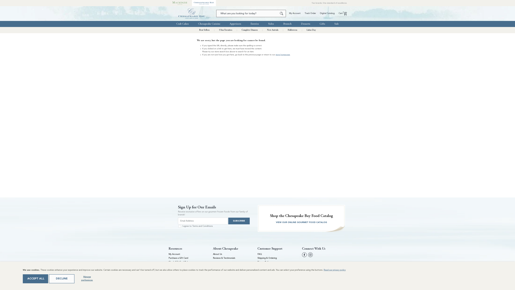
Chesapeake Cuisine (209, 24)
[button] (342, 14)
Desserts (305, 24)
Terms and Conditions (202, 226)
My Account (174, 254)
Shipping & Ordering (267, 258)
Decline (62, 278)
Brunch (287, 24)
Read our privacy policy (335, 270)
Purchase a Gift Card (178, 258)
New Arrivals (272, 30)
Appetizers (235, 24)
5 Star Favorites (225, 30)
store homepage (283, 55)
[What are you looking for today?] (281, 13)
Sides (271, 24)
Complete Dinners (250, 30)
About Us (217, 254)
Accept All (35, 278)
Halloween (292, 30)
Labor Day (311, 30)
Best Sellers (204, 30)
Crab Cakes (182, 24)
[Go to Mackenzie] (180, 3)
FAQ (260, 254)
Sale (336, 24)
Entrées (255, 24)
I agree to (197, 226)
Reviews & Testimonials (224, 258)
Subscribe (239, 221)
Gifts (322, 24)
